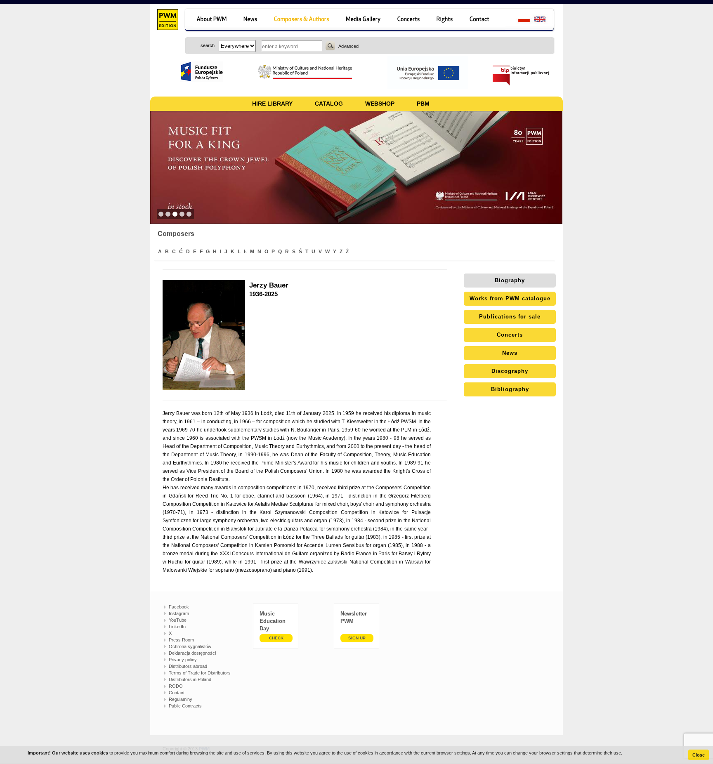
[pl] (519, 20)
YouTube (178, 620)
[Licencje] (445, 20)
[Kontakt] (483, 20)
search (330, 45)
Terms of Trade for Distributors (200, 672)
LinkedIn (177, 626)
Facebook (179, 606)
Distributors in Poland (190, 679)
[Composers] (302, 20)
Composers (176, 233)
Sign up (357, 638)
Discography (509, 371)
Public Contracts (185, 705)
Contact (176, 692)
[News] (251, 20)
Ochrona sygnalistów (190, 646)
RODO (176, 686)
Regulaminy (180, 699)
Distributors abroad (188, 666)
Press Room (181, 639)
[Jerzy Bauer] (206, 335)
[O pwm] (210, 20)
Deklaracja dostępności (192, 653)
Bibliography (510, 389)
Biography (510, 280)
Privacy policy (183, 659)
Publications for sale (510, 317)
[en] (544, 20)
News (509, 353)
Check (276, 638)
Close (698, 754)
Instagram (179, 613)
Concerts (510, 335)
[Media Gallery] (364, 20)
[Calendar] (409, 20)
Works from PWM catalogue (510, 298)
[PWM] (167, 21)
